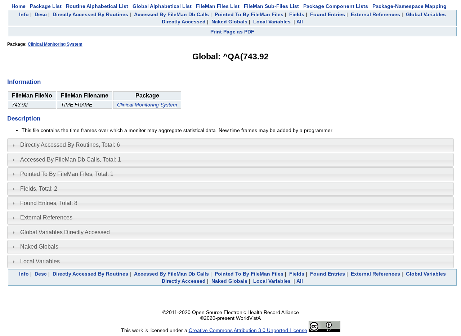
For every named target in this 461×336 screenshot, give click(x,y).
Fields (296, 14)
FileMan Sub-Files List (271, 6)
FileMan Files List (218, 6)
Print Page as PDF (232, 32)
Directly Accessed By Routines (90, 14)
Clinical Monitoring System (55, 44)
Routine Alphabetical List (97, 6)
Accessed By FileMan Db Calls (171, 14)
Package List (46, 6)
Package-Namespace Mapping (409, 6)
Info (24, 14)
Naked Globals (229, 21)
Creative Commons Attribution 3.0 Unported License (248, 330)
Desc (41, 14)
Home (19, 6)
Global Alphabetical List (162, 6)
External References (375, 14)
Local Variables (272, 21)
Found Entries (327, 14)
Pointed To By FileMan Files (249, 14)
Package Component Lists (335, 6)
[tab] (230, 145)
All (299, 21)
